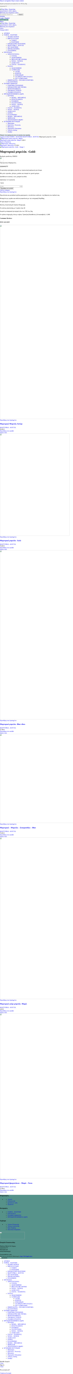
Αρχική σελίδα (4, 137)
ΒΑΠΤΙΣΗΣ (15, 42)
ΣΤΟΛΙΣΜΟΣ (12, 50)
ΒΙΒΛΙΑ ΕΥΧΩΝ (13, 38)
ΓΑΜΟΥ (14, 40)
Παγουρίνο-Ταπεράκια (14, 128)
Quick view (3, 432)
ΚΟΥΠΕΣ (11, 96)
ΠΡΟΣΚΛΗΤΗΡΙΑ (14, 49)
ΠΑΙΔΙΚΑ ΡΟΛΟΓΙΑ (14, 92)
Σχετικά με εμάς (12, 1203)
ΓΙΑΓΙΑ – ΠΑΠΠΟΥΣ (18, 64)
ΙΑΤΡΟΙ (10, 113)
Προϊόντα (10, 1204)
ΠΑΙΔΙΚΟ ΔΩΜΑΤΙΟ (14, 1215)
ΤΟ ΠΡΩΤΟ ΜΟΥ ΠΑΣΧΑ (24, 77)
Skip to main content (17, 1)
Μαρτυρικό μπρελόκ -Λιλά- (10, 541)
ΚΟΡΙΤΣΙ (18, 73)
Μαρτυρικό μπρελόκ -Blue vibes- (12, 724)
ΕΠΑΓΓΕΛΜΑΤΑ (17, 99)
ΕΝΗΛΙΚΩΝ (19, 75)
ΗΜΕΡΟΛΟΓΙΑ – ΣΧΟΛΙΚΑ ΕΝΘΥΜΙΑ (20, 80)
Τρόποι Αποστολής (13, 1226)
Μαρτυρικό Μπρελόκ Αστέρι (11, 424)
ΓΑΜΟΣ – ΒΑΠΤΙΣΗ (14, 1212)
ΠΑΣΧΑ (10, 66)
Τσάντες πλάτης (12, 130)
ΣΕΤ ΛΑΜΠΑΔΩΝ (21, 78)
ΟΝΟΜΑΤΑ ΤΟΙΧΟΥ (14, 90)
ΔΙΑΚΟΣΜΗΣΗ (16, 57)
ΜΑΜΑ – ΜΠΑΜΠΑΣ (18, 97)
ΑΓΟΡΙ (17, 71)
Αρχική (10, 1199)
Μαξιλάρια (11, 123)
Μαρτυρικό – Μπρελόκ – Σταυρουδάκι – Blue (18, 828)
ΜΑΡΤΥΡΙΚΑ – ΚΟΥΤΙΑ (16, 45)
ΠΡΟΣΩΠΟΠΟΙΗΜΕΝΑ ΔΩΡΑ (18, 1217)
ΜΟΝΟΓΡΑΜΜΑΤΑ (14, 89)
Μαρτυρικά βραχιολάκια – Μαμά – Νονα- (16, 1183)
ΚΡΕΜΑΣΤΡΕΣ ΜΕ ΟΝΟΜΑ (17, 87)
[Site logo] (10, 12)
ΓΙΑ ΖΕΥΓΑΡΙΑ (16, 103)
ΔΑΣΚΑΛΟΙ (15, 63)
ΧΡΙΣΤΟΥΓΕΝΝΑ (13, 54)
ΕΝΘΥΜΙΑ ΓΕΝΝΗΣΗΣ (15, 85)
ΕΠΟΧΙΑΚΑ (12, 1213)
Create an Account (5, 1373)
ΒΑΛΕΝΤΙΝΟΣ (13, 82)
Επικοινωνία (11, 1201)
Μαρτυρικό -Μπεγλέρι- (7, 145)
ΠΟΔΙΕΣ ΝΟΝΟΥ (13, 37)
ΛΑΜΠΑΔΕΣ (15, 70)
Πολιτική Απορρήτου (14, 1229)
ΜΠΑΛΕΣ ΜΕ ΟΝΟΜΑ (19, 59)
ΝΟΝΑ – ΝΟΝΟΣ (17, 61)
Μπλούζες (11, 127)
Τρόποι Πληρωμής (13, 1224)
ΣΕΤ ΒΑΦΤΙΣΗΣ (13, 47)
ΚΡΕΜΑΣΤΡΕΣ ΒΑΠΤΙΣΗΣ (16, 44)
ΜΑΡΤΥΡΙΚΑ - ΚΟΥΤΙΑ (31, 137)
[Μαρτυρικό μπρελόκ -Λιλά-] (34, 535)
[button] (7, 431)
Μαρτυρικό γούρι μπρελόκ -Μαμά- (11, 140)
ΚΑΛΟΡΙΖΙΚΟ (12, 115)
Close (1, 1363)
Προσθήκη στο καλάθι (7, 188)
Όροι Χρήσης (12, 1228)
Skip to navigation (5, 1)
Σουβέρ (10, 132)
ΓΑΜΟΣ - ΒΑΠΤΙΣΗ (16, 137)
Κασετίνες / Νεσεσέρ (14, 125)
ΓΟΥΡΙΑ (14, 56)
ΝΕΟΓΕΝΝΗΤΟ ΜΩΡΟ (15, 120)
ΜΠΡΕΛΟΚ (11, 118)
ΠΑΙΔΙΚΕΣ (15, 101)
